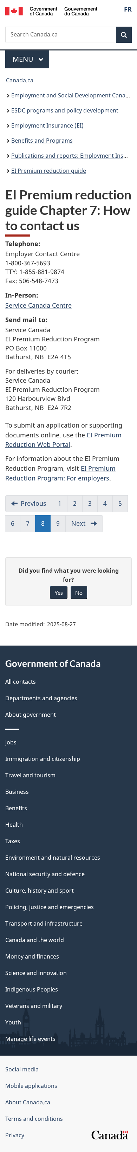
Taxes (12, 841)
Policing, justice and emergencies (49, 907)
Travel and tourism (30, 775)
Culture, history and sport (39, 890)
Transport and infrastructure (44, 923)
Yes (58, 592)
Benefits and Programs (42, 140)
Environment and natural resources (52, 857)
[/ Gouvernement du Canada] (51, 11)
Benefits (16, 808)
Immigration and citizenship (42, 759)
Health (14, 825)
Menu (24, 59)
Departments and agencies (41, 698)
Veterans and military (33, 1006)
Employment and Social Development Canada (71, 95)
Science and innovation (36, 973)
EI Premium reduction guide (48, 171)
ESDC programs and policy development (64, 110)
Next (87, 525)
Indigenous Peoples (31, 989)
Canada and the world (34, 940)
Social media (22, 1069)
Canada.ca (19, 80)
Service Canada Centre (38, 305)
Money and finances (32, 956)
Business (17, 792)
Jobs (11, 742)
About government (30, 714)
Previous (36, 505)
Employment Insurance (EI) (47, 125)
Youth (13, 1022)
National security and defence (45, 874)
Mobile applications (31, 1086)
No (79, 592)
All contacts (20, 682)
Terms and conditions (34, 1119)
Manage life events (30, 1039)
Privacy (14, 1135)
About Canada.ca (27, 1102)
